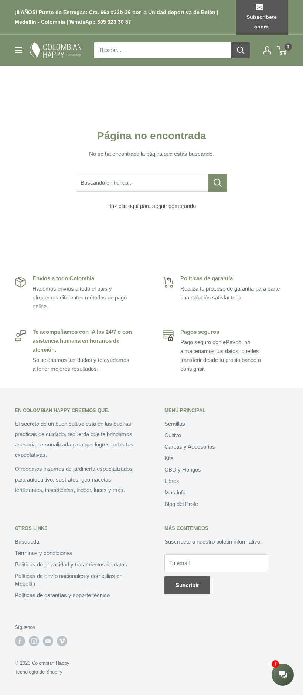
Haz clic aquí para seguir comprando (151, 206)
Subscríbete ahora (261, 22)
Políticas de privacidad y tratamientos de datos (71, 564)
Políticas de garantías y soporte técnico (62, 595)
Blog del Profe (181, 504)
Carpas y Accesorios (189, 447)
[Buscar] (240, 50)
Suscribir (187, 585)
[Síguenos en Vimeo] (62, 641)
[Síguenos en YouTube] (48, 641)
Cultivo (172, 435)
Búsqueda (27, 541)
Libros (171, 481)
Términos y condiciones (43, 553)
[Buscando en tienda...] (217, 183)
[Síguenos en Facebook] (20, 641)
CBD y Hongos (182, 469)
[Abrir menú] (18, 50)
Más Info (174, 492)
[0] (282, 50)
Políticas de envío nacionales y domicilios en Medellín (68, 580)
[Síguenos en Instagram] (34, 641)
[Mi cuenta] (267, 50)
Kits (169, 458)
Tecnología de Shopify (38, 672)
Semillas (174, 424)
